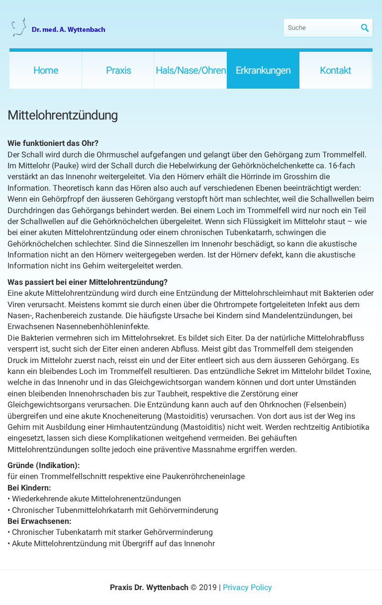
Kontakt (335, 70)
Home (45, 70)
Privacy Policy (247, 587)
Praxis (118, 70)
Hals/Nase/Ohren (191, 70)
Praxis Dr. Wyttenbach (59, 27)
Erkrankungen (263, 70)
